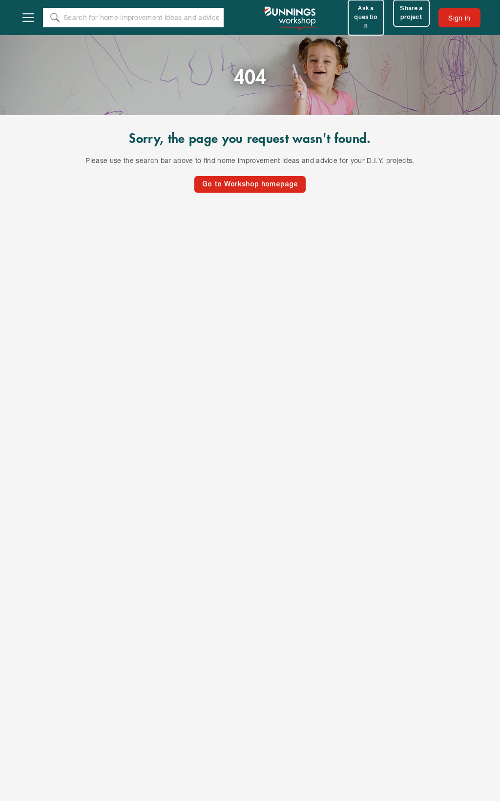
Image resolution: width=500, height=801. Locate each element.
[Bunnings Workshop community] (290, 17)
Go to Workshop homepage (250, 184)
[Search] (54, 17)
